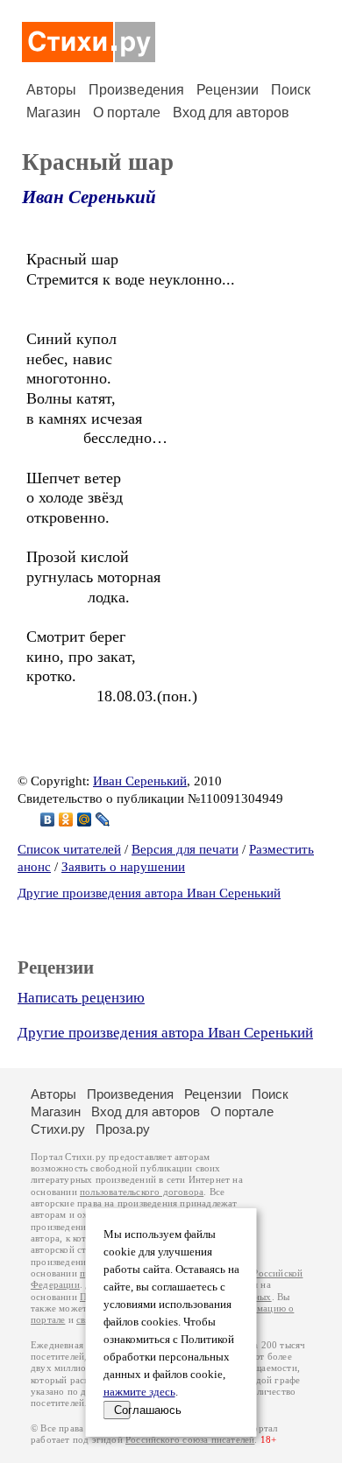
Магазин (53, 112)
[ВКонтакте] (48, 819)
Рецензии (227, 89)
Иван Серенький (89, 196)
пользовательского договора (141, 1192)
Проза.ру (123, 1129)
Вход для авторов (231, 112)
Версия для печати (185, 849)
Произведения (136, 89)
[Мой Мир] (84, 819)
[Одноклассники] (66, 819)
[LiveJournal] (103, 819)
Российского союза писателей (189, 1440)
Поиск (290, 89)
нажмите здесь (139, 1392)
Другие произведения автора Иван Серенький (149, 893)
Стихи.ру (58, 1129)
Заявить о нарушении (123, 867)
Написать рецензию (81, 997)
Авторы (51, 89)
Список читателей (69, 849)
